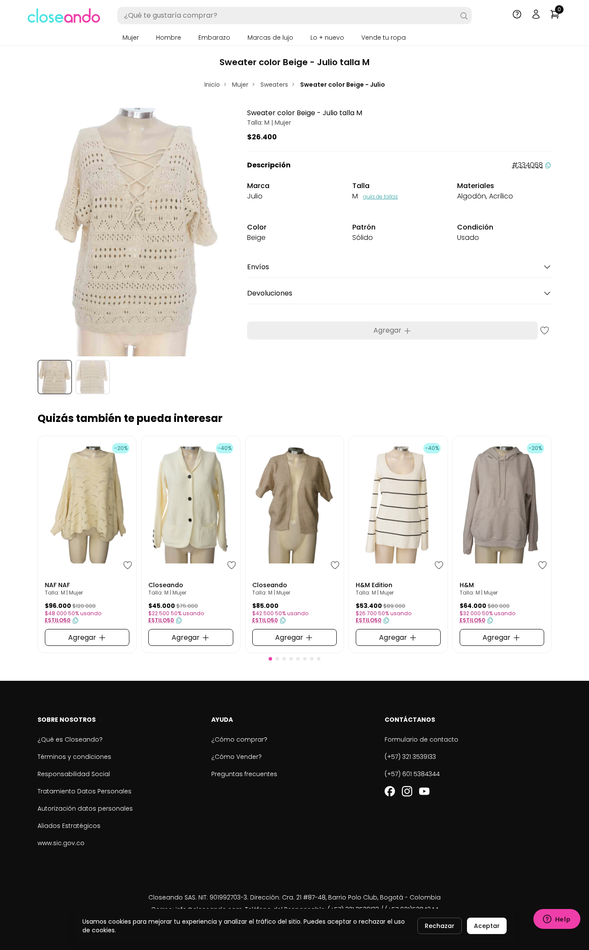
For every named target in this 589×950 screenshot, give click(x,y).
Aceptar (487, 926)
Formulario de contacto (421, 739)
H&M (467, 585)
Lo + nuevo (327, 37)
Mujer (130, 37)
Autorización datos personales (85, 808)
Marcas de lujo (270, 37)
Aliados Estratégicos (69, 825)
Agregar (388, 330)
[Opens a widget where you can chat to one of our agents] (556, 920)
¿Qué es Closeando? (70, 739)
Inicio (212, 84)
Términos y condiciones (74, 756)
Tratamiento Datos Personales (85, 791)
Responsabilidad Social (74, 774)
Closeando (165, 585)
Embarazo (214, 37)
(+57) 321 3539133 (410, 756)
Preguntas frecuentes (244, 774)
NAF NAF (57, 585)
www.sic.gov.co (61, 843)
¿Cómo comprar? (239, 739)
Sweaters (274, 84)
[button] (270, 659)
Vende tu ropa (383, 37)
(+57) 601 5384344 (412, 774)
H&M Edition (374, 585)
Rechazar (439, 926)
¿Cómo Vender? (236, 756)
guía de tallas (380, 196)
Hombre (168, 37)
